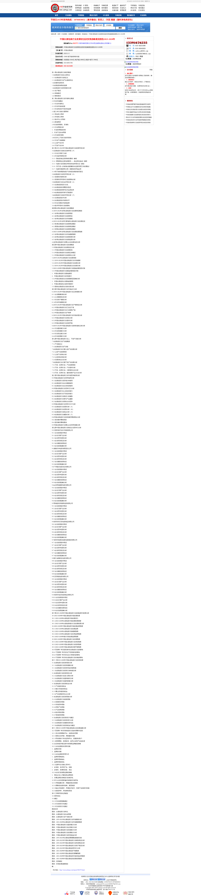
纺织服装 (105, 8)
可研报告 (134, 5)
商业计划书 (93, 15)
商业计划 (134, 8)
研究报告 (79, 25)
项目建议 (141, 8)
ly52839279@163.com (113, 884)
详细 (150, 70)
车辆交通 (105, 5)
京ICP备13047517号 (109, 889)
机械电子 (97, 5)
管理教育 (123, 10)
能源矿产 (115, 5)
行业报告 (68, 15)
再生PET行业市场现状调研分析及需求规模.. (139, 117)
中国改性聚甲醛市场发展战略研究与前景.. (138, 104)
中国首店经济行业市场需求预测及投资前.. (138, 120)
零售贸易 (97, 10)
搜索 (120, 28)
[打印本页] (92, 43)
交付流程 (90, 876)
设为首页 (129, 1)
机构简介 (84, 876)
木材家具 (86, 10)
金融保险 (86, 8)
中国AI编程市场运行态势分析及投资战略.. (138, 112)
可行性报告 (131, 25)
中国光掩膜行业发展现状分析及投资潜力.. (138, 114)
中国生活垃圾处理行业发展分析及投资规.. (138, 109)
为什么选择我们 (109, 876)
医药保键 (78, 5)
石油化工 (123, 8)
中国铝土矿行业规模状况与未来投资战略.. (138, 107)
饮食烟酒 (97, 8)
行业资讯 (141, 10)
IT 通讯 (85, 5)
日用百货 (78, 10)
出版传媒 (115, 10)
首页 (56, 15)
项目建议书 (131, 15)
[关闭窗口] (107, 43)
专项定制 (141, 5)
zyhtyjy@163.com (101, 884)
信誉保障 (95, 876)
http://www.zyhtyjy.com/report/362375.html (72, 870)
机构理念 (101, 876)
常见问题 (117, 876)
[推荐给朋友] (100, 43)
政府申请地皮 (132, 27)
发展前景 (71, 34)
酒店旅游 (115, 8)
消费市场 (139, 27)
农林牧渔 (105, 10)
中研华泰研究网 (83, 43)
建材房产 (123, 5)
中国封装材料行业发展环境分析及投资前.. (138, 122)
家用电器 (78, 8)
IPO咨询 (133, 10)
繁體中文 (147, 1)
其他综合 (85, 34)
